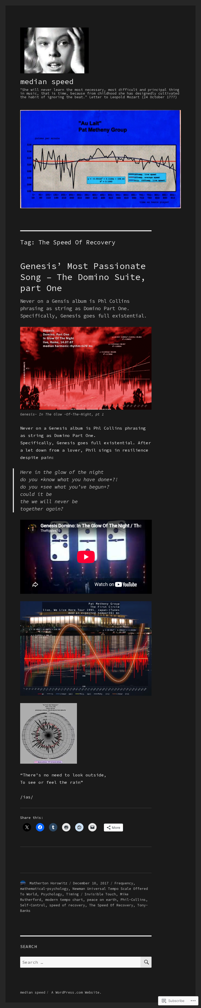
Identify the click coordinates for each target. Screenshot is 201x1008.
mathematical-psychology (44, 888)
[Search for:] (80, 962)
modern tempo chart (64, 899)
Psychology (51, 894)
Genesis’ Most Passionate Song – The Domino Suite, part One (83, 277)
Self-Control (32, 905)
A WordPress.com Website (75, 992)
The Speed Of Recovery (111, 905)
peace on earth (101, 899)
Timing (72, 894)
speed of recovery (67, 905)
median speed (47, 81)
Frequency (123, 883)
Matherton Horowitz (48, 883)
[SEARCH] (146, 962)
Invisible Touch (100, 894)
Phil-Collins (133, 899)
